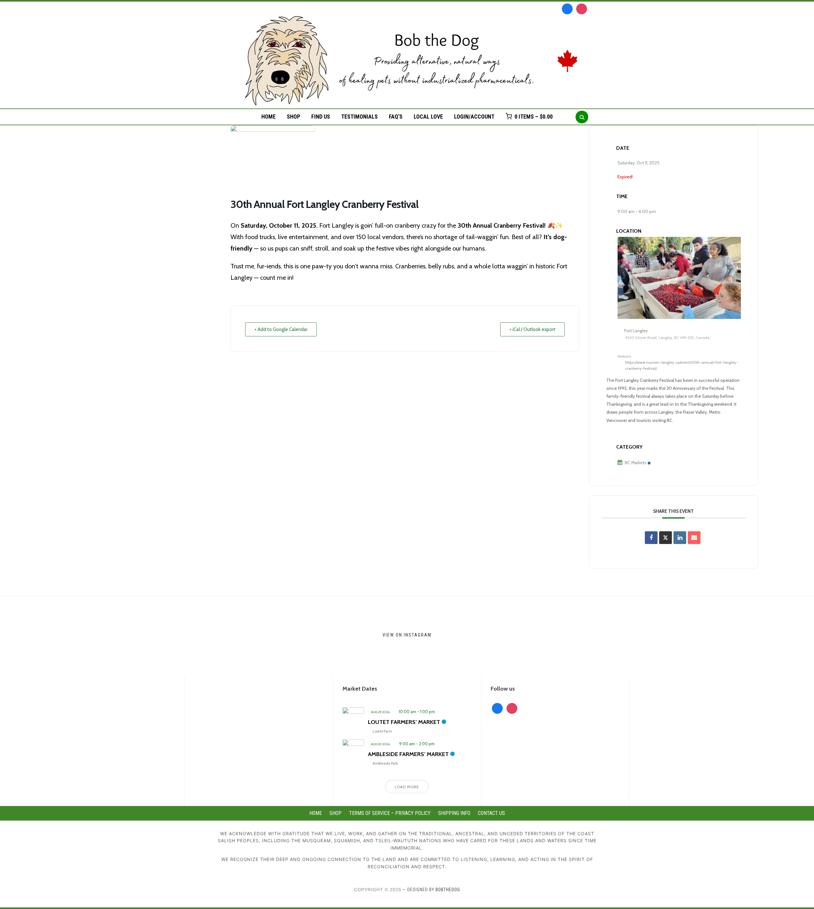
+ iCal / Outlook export (532, 329)
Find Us (320, 116)
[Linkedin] (679, 537)
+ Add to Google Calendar (280, 329)
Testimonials (359, 116)
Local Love (428, 116)
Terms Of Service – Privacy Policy (390, 813)
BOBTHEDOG (448, 889)
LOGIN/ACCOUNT (474, 116)
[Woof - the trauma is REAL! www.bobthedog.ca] (603, 636)
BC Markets (635, 462)
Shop (293, 116)
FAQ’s (396, 116)
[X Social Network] (665, 537)
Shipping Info (454, 813)
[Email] (694, 537)
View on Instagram (407, 634)
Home (268, 116)
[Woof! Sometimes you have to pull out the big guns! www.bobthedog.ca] (201, 636)
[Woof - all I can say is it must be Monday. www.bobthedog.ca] (523, 636)
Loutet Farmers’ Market (404, 722)
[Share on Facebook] (651, 537)
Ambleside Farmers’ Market (408, 754)
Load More (407, 786)
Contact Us (491, 813)
